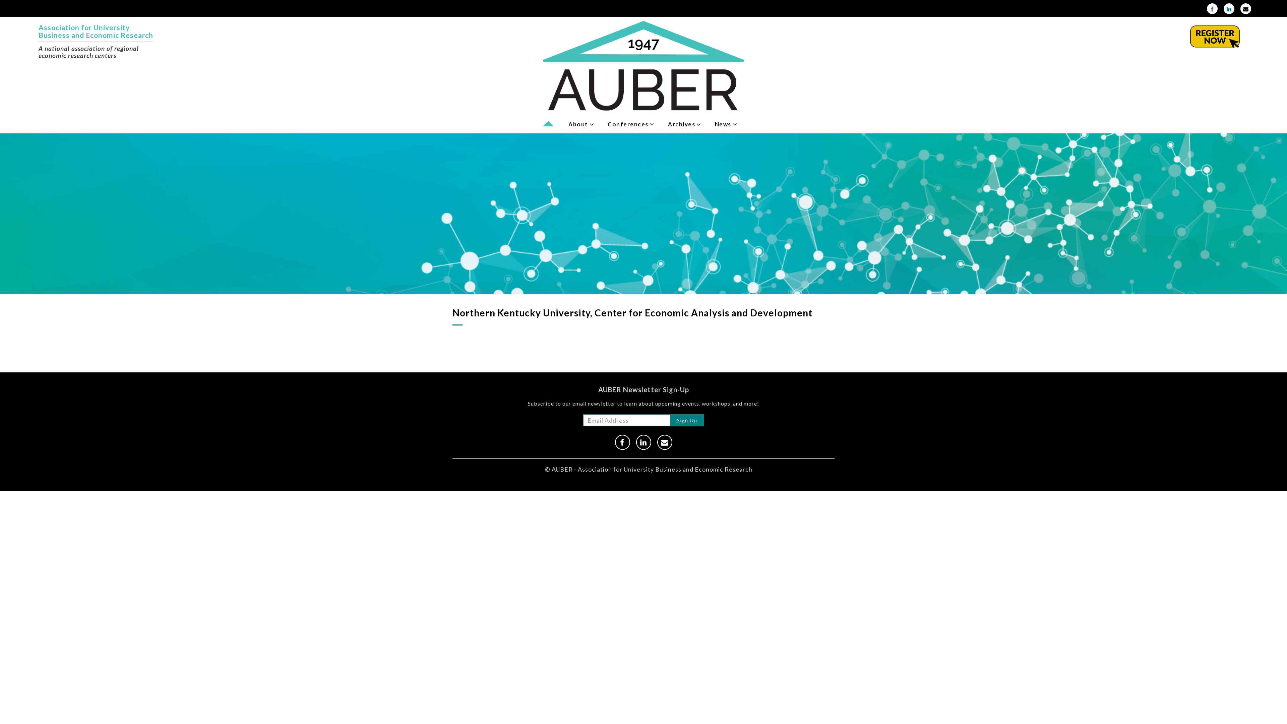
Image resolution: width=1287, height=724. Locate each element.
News (723, 124)
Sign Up (687, 420)
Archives (681, 124)
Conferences (628, 124)
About (578, 124)
